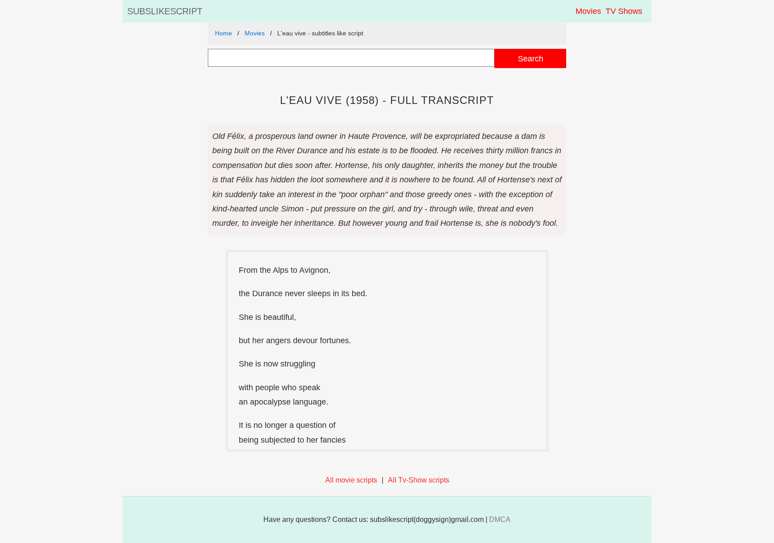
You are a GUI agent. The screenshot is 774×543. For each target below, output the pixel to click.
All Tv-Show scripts (418, 480)
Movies (588, 11)
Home (223, 33)
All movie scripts (351, 480)
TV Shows (624, 11)
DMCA (500, 519)
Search (530, 58)
